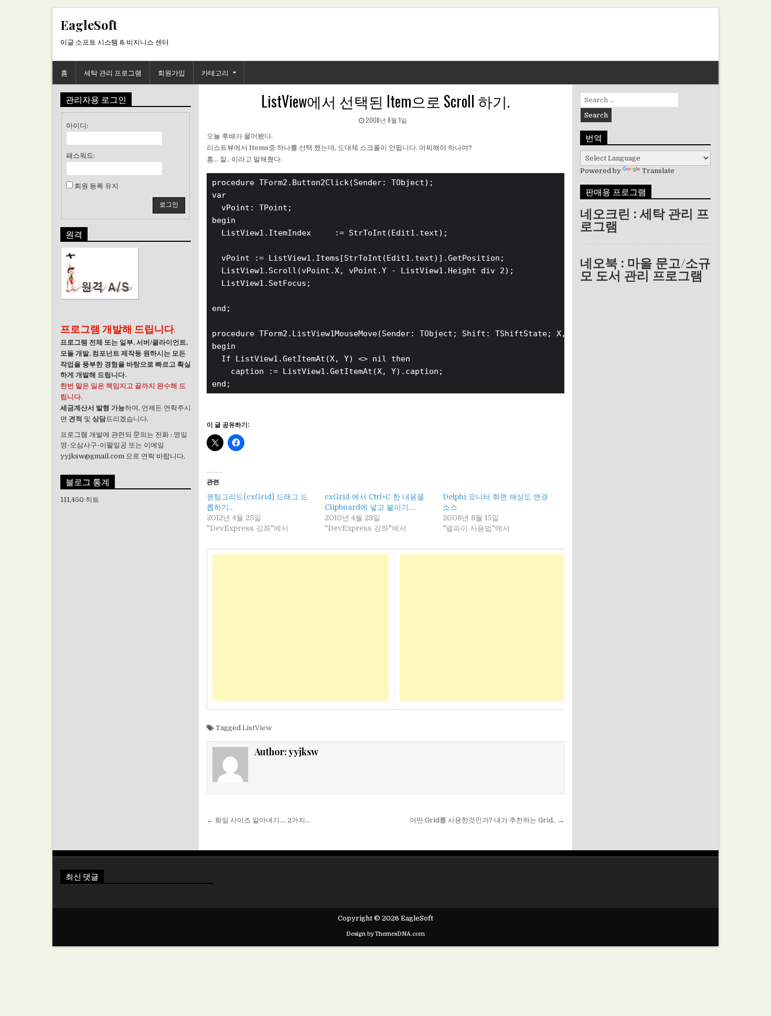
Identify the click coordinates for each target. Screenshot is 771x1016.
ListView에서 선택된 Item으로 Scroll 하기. (385, 101)
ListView (257, 728)
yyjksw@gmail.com (92, 456)
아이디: (77, 126)
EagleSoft (88, 24)
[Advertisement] (300, 627)
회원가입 (171, 72)
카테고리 (215, 72)
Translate (658, 171)
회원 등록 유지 (96, 186)
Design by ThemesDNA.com (385, 934)
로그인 (168, 204)
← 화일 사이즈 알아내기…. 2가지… (258, 820)
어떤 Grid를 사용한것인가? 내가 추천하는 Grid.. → (487, 820)
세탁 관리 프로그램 (113, 72)
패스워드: (80, 155)
